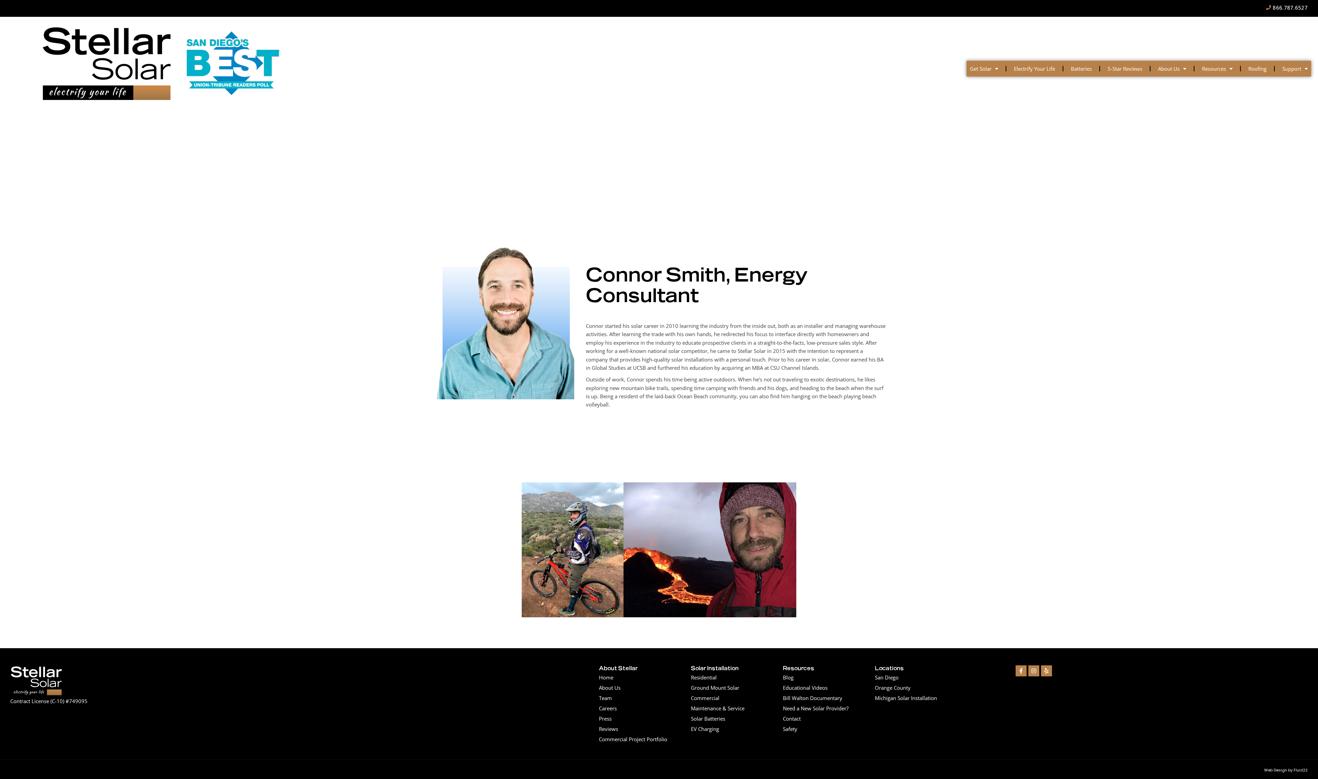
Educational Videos (805, 687)
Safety (790, 728)
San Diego (887, 677)
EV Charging (705, 728)
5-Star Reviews (1125, 68)
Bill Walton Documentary (812, 698)
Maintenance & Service (717, 708)
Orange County (893, 687)
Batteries (1081, 68)
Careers (608, 708)
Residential (704, 677)
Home (606, 677)
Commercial (705, 698)
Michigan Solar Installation (906, 698)
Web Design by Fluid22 (1286, 770)
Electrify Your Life (1034, 68)
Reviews (608, 728)
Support (1291, 68)
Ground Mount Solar (715, 687)
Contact (792, 718)
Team (605, 698)
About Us (1169, 68)
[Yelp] (1046, 670)
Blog (788, 677)
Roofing (1257, 68)
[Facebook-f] (1021, 670)
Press (605, 718)
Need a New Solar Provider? (815, 708)
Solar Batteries (708, 718)
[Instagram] (1033, 670)
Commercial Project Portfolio (633, 739)
